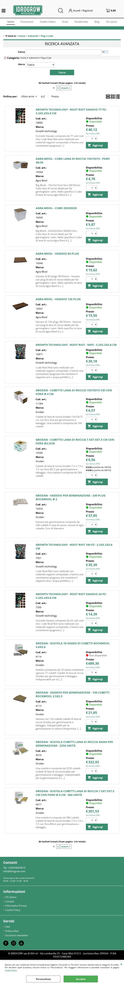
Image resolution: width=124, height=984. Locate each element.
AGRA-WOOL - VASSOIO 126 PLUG (58, 299)
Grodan (40, 412)
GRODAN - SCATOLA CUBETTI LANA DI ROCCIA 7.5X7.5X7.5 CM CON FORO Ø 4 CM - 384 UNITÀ (75, 793)
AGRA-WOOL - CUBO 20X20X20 (56, 208)
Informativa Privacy (16, 905)
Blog (96, 21)
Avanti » (65, 87)
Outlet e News (48, 21)
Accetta (80, 979)
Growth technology (46, 131)
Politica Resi (12, 931)
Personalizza (43, 979)
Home (10, 21)
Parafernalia (81, 21)
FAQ (7, 926)
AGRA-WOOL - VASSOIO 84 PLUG (57, 253)
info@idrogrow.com (14, 871)
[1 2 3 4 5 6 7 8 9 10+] (92, 139)
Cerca (21, 51)
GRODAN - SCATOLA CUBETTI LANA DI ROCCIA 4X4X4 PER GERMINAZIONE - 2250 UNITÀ (74, 743)
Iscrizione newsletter (16, 935)
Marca (21, 64)
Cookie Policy (11, 970)
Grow (65, 21)
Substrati (33, 57)
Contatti (9, 901)
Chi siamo (111, 21)
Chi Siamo (10, 897)
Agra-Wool (41, 180)
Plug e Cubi (46, 57)
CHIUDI (121, 964)
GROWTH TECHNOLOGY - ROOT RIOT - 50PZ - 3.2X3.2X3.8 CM (76, 345)
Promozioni (27, 21)
